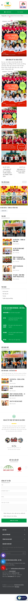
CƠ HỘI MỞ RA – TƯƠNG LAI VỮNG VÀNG (19, 240)
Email (2, 496)
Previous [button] (23, 181)
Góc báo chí (5, 293)
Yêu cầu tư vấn (5, 502)
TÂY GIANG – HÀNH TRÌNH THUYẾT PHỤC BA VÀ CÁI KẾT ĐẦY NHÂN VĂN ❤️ (18, 276)
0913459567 (12, 571)
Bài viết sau (22, 167)
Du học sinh (5, 291)
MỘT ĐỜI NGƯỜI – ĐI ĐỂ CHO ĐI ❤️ (11, 232)
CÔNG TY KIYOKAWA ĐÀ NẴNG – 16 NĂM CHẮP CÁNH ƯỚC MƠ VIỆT (19, 258)
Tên (2, 485)
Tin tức (4, 296)
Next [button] (25, 181)
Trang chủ (3, 16)
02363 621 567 (15, 573)
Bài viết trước (6, 167)
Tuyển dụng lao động (8, 298)
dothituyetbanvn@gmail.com (18, 568)
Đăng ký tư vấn (14, 520)
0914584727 (11, 576)
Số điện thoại (5, 491)
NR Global (17, 586)
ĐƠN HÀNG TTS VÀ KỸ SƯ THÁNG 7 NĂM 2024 (20, 171)
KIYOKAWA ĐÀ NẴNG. (19, 585)
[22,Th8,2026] (14, 359)
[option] (14, 428)
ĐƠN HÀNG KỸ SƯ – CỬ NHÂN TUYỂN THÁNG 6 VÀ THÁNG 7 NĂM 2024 (7, 173)
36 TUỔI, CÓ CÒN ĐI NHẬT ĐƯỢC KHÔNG (18, 249)
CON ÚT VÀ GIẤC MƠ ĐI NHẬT (18, 267)
